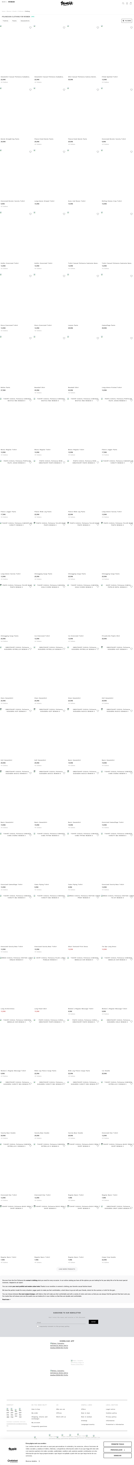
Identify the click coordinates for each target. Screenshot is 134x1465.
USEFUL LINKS (86, 1405)
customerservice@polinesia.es (17, 1425)
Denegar (117, 1455)
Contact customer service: (16, 1422)
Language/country (87, 1424)
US (57, 1405)
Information (110, 1421)
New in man (85, 1413)
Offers (83, 1409)
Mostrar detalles (31, 1461)
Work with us (61, 1417)
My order (35, 1413)
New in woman (86, 1417)
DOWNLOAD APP (67, 1341)
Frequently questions (39, 1426)
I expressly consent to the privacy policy (54, 1326)
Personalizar (116, 1450)
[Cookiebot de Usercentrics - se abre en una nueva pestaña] (12, 1461)
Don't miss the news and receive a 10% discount (67, 1317)
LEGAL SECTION (112, 1405)
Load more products (67, 1269)
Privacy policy (111, 1417)
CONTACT (10, 1405)
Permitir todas (117, 1444)
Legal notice (110, 1409)
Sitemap (84, 1421)
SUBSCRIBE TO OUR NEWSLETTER (67, 1313)
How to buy (36, 1409)
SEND (93, 1322)
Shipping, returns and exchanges (39, 1418)
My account (36, 1423)
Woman (11, 2)
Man (4, 2)
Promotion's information (115, 1424)
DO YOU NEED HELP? (39, 1405)
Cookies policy (111, 1413)
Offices (59, 1413)
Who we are (60, 1409)
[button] (124, 21)
